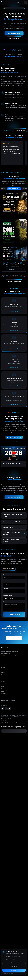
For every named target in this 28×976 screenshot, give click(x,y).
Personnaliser (14, 966)
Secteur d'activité (7, 595)
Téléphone (5, 588)
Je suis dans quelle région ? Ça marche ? (11, 540)
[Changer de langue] (18, 2)
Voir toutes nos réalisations (14, 281)
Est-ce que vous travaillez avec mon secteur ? (12, 515)
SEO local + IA (4, 693)
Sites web (3, 688)
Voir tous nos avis (20, 130)
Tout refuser (14, 962)
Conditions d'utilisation (20, 718)
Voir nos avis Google (7, 660)
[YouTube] (9, 708)
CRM (2, 691)
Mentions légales (4, 720)
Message (5, 601)
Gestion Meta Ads (5, 684)
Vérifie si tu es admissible (14, 33)
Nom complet (6, 574)
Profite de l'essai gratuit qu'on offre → (14, 56)
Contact (3, 677)
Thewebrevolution (17, 730)
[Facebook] (2, 708)
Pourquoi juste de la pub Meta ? (11, 522)
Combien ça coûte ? (8, 527)
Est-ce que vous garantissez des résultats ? (11, 533)
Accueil (3, 667)
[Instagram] (6, 708)
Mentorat (3, 686)
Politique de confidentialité (6, 718)
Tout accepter (14, 970)
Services (3, 670)
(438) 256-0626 (5, 703)
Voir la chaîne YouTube (15, 437)
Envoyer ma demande (14, 614)
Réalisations (4, 674)
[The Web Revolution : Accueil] (7, 2)
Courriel (5, 582)
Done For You (4, 672)
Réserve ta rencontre (8, 568)
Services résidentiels (13, 188)
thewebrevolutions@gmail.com (8, 700)
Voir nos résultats (14, 38)
